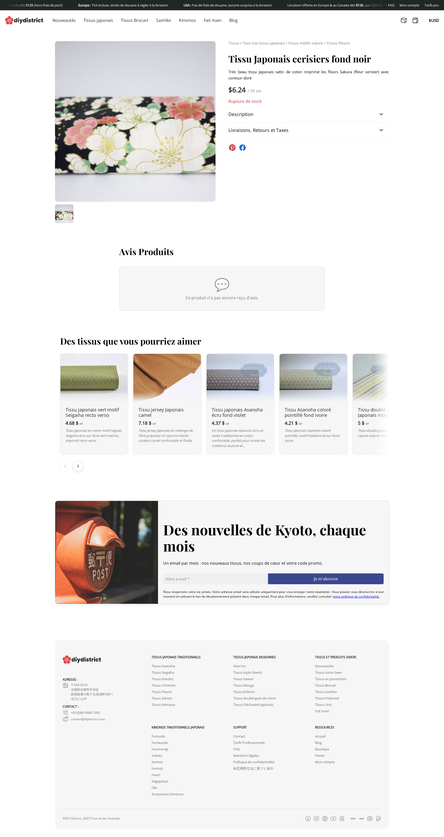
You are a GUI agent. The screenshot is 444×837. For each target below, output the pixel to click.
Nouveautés (64, 20)
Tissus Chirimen (163, 685)
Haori (156, 775)
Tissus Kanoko (162, 679)
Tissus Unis (323, 705)
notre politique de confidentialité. (356, 596)
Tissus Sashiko (326, 692)
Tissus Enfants (244, 692)
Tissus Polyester (327, 698)
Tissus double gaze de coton (254, 698)
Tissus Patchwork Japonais (253, 705)
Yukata (157, 756)
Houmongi (160, 749)
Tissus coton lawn (328, 672)
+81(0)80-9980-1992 (85, 712)
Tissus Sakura (162, 698)
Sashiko (163, 20)
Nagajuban (160, 781)
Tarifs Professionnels (249, 743)
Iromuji (157, 768)
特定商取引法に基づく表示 (253, 768)
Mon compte (409, 5)
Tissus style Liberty (247, 672)
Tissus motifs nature (305, 43)
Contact (239, 736)
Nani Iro (239, 666)
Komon (157, 762)
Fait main (212, 20)
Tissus (233, 43)
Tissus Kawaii (243, 679)
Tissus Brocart (135, 20)
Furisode (158, 736)
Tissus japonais (98, 20)
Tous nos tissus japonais (264, 43)
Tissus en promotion (330, 679)
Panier (320, 756)
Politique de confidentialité (253, 762)
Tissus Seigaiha (163, 672)
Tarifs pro (431, 5)
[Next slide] (78, 466)
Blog (233, 20)
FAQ (391, 5)
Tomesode (160, 743)
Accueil (320, 736)
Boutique (322, 749)
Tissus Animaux (163, 705)
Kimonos (187, 20)
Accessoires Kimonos (167, 794)
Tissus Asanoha (163, 666)
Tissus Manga (243, 685)
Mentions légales (246, 756)
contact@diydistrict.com (88, 719)
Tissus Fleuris (338, 43)
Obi (154, 788)
